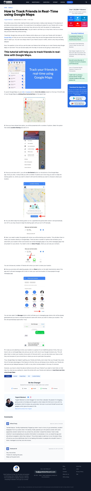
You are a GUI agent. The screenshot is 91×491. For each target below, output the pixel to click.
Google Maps (8, 37)
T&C (77, 474)
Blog (64, 466)
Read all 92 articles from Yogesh (23, 408)
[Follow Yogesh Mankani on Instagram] (30, 397)
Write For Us (66, 474)
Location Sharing (36, 376)
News (27, 2)
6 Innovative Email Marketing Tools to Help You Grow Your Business (76, 45)
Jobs (77, 469)
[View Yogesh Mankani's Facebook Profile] (28, 397)
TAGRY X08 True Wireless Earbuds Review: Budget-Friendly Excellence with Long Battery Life (76, 77)
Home (5, 7)
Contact (65, 471)
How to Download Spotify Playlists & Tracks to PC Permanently (75, 69)
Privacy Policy (79, 471)
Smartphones (35, 2)
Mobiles (10, 7)
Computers (46, 2)
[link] (28, 397)
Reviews (63, 2)
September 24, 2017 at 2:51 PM (56, 448)
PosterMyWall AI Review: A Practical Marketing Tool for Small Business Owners (76, 38)
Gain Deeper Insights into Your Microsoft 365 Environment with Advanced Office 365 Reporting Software (77, 53)
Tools (69, 2)
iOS (23, 92)
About (64, 469)
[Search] (86, 2)
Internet (55, 2)
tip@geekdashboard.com (45, 472)
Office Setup (66, 477)
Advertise (78, 466)
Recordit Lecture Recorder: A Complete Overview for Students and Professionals (77, 61)
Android (28, 92)
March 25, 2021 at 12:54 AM (56, 423)
